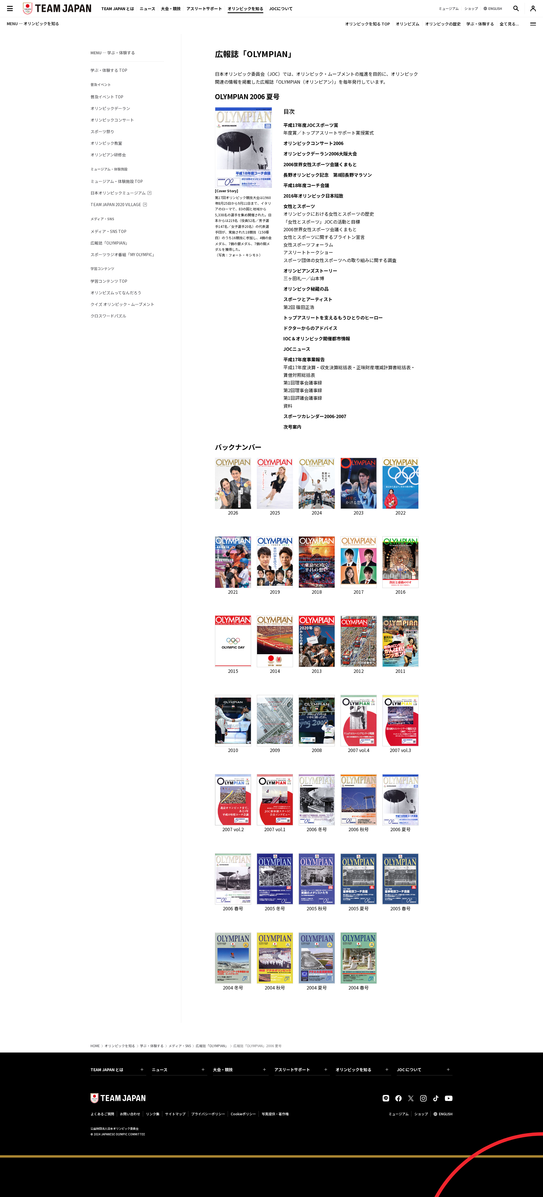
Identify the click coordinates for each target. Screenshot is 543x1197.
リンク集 (153, 1113)
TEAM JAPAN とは (106, 1069)
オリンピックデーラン (110, 108)
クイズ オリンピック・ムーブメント (122, 304)
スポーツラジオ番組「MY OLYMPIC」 (123, 254)
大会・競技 (223, 1069)
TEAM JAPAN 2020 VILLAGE (115, 204)
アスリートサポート (204, 8)
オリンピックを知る (245, 8)
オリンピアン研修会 (108, 154)
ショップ (421, 1113)
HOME (95, 1045)
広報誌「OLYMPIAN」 (109, 243)
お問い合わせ (130, 1113)
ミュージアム (399, 1113)
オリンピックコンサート (112, 120)
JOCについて (281, 8)
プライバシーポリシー (208, 1113)
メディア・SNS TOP (108, 231)
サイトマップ (175, 1113)
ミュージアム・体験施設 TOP (116, 181)
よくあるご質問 (102, 1113)
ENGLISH (446, 1113)
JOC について (409, 1069)
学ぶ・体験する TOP (108, 70)
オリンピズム (407, 24)
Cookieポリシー (243, 1113)
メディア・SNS (180, 1045)
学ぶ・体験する (480, 24)
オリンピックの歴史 (443, 24)
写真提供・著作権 (275, 1113)
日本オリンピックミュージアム (118, 193)
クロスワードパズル (108, 316)
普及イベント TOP (106, 97)
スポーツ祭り (102, 131)
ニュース (147, 8)
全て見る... (509, 24)
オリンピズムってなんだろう (115, 292)
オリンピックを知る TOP (367, 24)
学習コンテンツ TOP (108, 281)
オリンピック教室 (106, 143)
